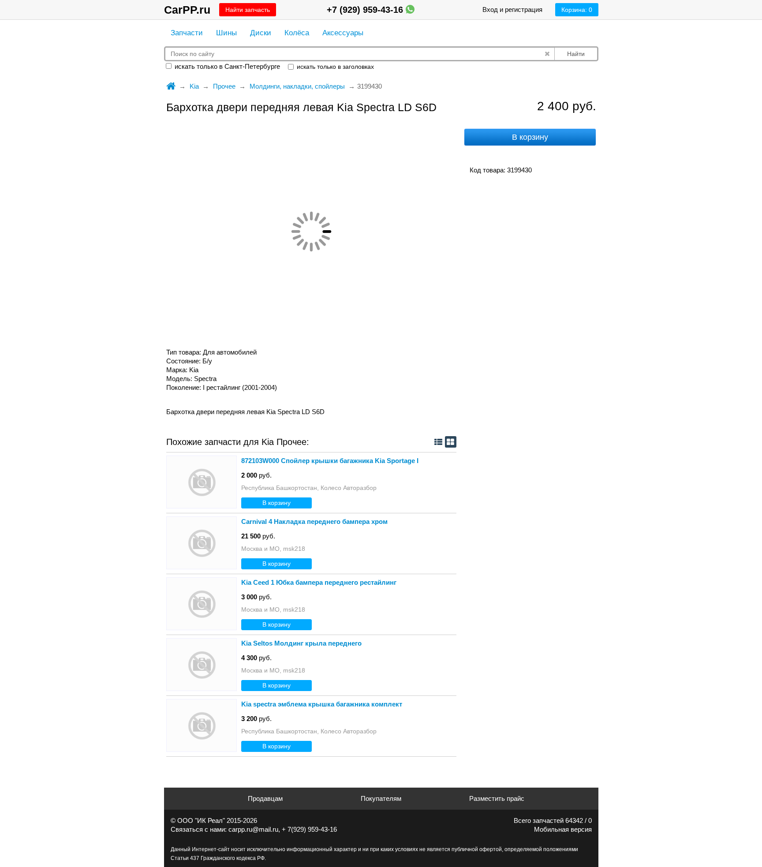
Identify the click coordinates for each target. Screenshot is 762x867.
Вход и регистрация (512, 9)
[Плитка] (450, 442)
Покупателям (381, 798)
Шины (226, 33)
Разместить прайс (496, 798)
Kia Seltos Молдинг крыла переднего (301, 643)
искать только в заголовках (334, 66)
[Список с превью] (438, 442)
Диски (260, 33)
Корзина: (576, 9)
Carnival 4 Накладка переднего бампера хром (314, 521)
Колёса (296, 33)
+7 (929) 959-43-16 (366, 10)
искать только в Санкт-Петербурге (226, 66)
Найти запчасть (247, 9)
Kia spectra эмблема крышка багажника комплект (321, 704)
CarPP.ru (187, 10)
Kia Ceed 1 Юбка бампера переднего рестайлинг (318, 582)
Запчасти (187, 33)
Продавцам (265, 798)
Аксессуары (342, 33)
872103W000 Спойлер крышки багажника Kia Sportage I (329, 460)
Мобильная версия (563, 829)
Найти (576, 53)
